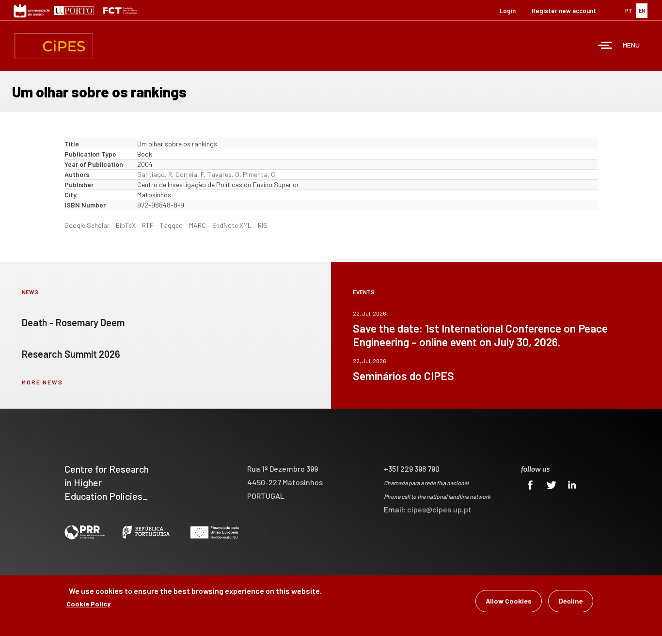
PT (628, 10)
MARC (197, 225)
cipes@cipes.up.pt (439, 509)
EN (642, 10)
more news (42, 382)
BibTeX (126, 225)
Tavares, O (223, 174)
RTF (148, 225)
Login (508, 11)
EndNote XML (232, 225)
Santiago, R (154, 174)
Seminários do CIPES (403, 375)
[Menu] (605, 46)
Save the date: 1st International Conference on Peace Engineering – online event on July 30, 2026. (480, 335)
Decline (570, 601)
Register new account (564, 11)
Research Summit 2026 (71, 354)
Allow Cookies (509, 601)
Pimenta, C (259, 174)
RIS (263, 225)
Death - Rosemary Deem (73, 322)
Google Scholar (87, 225)
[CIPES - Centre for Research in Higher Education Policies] (54, 46)
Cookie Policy (88, 604)
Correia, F (189, 174)
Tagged (171, 225)
